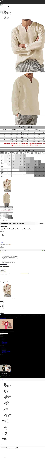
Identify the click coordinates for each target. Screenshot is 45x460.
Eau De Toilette (6, 441)
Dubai (10, 244)
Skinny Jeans (7, 401)
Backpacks (6, 429)
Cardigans (6, 409)
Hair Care (5, 442)
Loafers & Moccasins (8, 414)
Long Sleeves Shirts (8, 220)
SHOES (3, 410)
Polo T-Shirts (7, 13)
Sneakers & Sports (6, 416)
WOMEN (1, 0)
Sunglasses (5, 433)
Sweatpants (7, 399)
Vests (6, 384)
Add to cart (1, 301)
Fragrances (5, 439)
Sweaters (6, 407)
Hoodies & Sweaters (6, 404)
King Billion (3, 269)
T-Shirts (5, 10)
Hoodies (6, 408)
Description (1, 252)
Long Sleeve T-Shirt (8, 14)
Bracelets (6, 425)
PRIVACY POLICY (4, 352)
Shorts (4, 16)
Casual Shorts (7, 392)
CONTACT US (4, 350)
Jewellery (5, 423)
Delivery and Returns (3, 271)
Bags (4, 428)
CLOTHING (3, 8)
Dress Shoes (5, 411)
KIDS (0, 2)
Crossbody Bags (7, 431)
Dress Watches (7, 422)
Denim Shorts (7, 18)
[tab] (22, 252)
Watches (5, 421)
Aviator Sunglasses (8, 434)
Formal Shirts (7, 397)
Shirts (4, 220)
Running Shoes (7, 419)
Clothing (2, 220)
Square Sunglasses (8, 437)
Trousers (6, 403)
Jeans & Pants (5, 398)
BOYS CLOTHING (4, 342)
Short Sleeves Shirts (8, 396)
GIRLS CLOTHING (4, 343)
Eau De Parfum (6, 440)
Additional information (3, 264)
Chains (6, 426)
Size (0, 237)
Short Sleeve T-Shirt (8, 12)
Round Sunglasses (8, 435)
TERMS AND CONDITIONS (6, 351)
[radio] (3, 234)
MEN (0, 1)
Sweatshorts (7, 17)
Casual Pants (7, 402)
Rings (6, 427)
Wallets (6, 432)
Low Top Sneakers (8, 417)
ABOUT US (3, 347)
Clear (2, 242)
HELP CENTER (4, 349)
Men (0, 220)
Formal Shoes (7, 413)
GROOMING (4, 438)
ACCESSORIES (4, 420)
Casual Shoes (7, 415)
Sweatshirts (6, 405)
